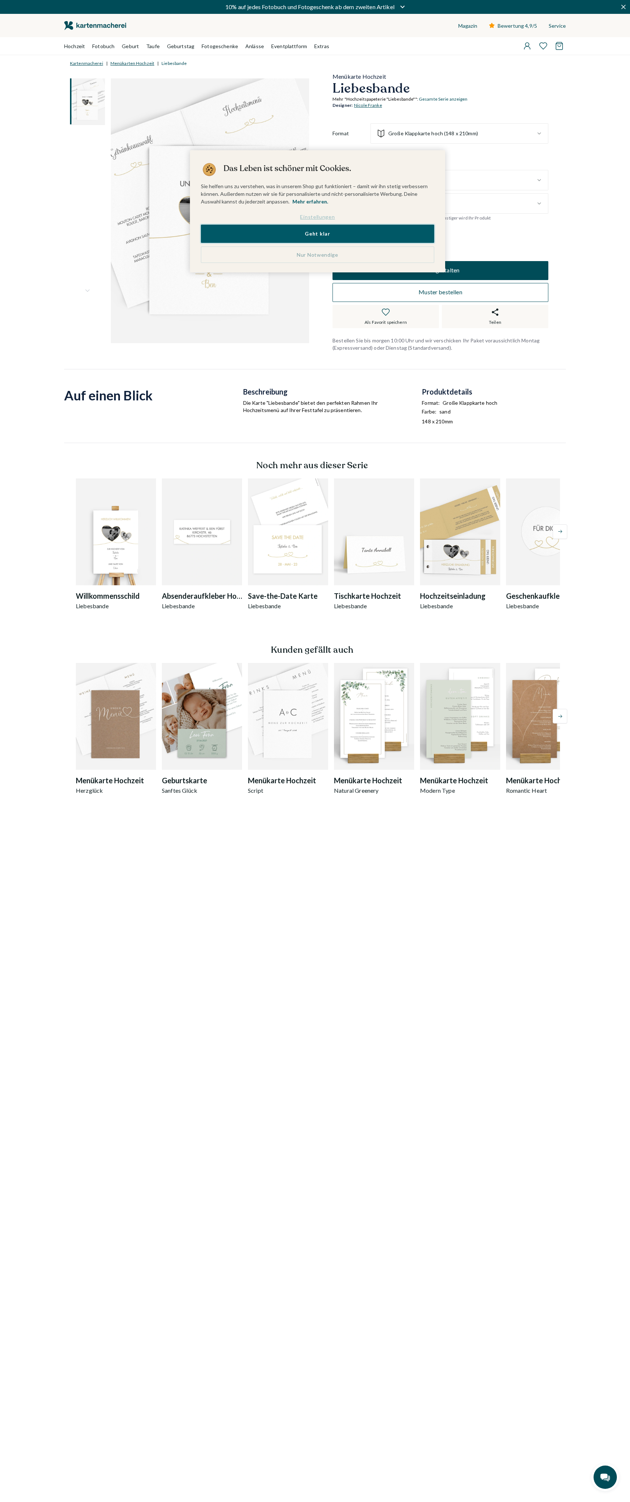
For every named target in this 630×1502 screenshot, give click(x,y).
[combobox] (459, 133)
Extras (321, 46)
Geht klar (317, 233)
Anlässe (254, 46)
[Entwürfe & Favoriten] (543, 46)
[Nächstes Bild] (87, 290)
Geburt (130, 46)
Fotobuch (103, 46)
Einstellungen (317, 217)
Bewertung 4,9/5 (517, 26)
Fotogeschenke (220, 46)
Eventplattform (289, 46)
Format (340, 134)
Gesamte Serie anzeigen (443, 99)
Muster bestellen (440, 292)
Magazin (467, 26)
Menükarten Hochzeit (132, 63)
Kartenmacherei (86, 63)
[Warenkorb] (559, 46)
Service (557, 26)
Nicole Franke (368, 105)
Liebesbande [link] (174, 63)
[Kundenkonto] (527, 46)
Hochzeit (74, 46)
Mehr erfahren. (310, 201)
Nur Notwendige (317, 255)
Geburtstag (180, 46)
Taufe (153, 46)
